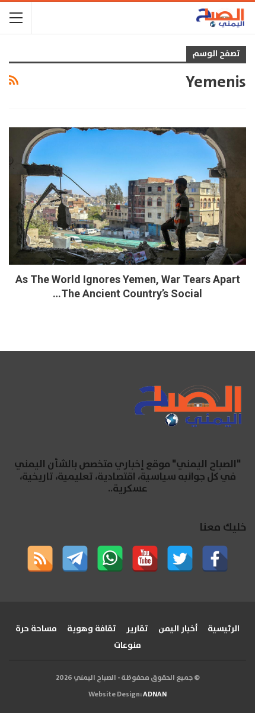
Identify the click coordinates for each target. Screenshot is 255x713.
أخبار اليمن (177, 628)
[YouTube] (145, 558)
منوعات (127, 645)
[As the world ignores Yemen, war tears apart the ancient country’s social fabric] (127, 196)
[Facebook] (215, 558)
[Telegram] (75, 558)
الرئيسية (224, 628)
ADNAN (155, 694)
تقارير (137, 628)
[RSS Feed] (40, 558)
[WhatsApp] (110, 558)
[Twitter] (180, 558)
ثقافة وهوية (91, 628)
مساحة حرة (36, 628)
